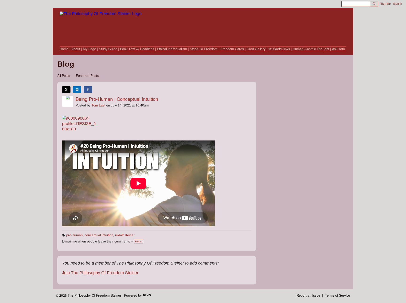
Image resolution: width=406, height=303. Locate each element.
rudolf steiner (125, 235)
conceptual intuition (99, 235)
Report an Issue (308, 295)
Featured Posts (87, 75)
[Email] (77, 89)
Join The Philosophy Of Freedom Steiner (100, 272)
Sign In (397, 3)
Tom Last (98, 105)
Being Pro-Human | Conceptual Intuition (117, 98)
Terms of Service (337, 295)
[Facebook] (88, 89)
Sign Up (385, 3)
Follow (138, 241)
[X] (66, 89)
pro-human (74, 235)
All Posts (63, 75)
